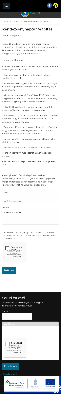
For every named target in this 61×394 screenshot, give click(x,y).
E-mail (6, 311)
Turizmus (16, 21)
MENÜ (6, 6)
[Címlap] (25, 13)
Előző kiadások (9, 374)
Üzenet (6, 207)
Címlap (5, 21)
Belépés (47, 75)
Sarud (35, 13)
